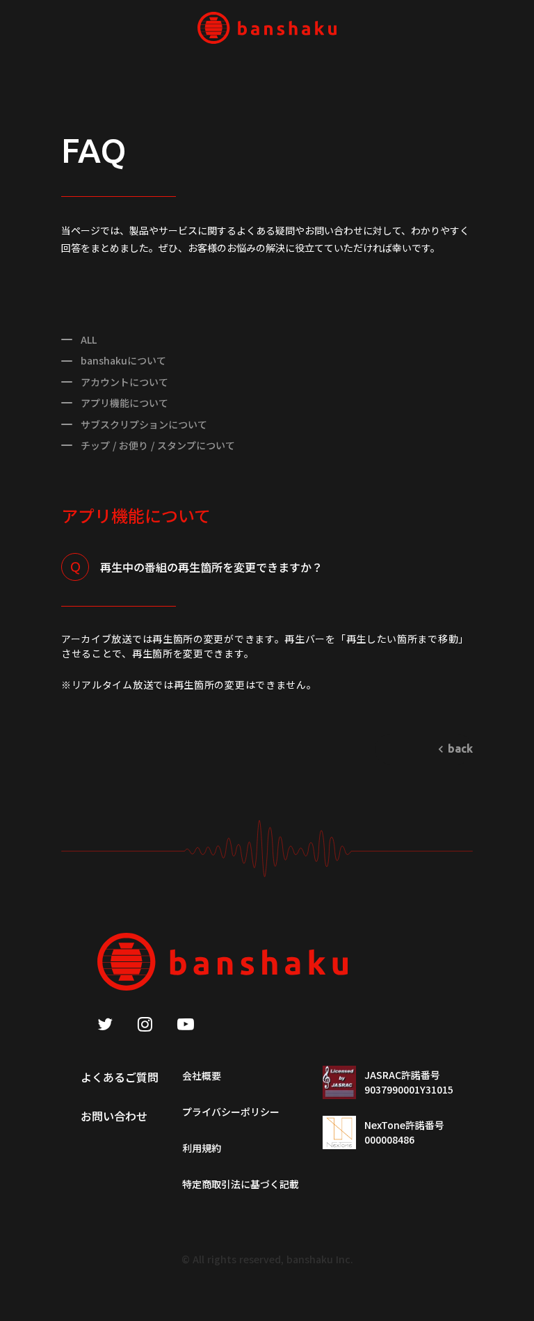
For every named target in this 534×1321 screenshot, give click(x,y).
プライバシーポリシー (231, 1112)
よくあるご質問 (120, 1076)
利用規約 (201, 1148)
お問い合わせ (114, 1115)
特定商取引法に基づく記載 (240, 1184)
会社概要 (201, 1075)
